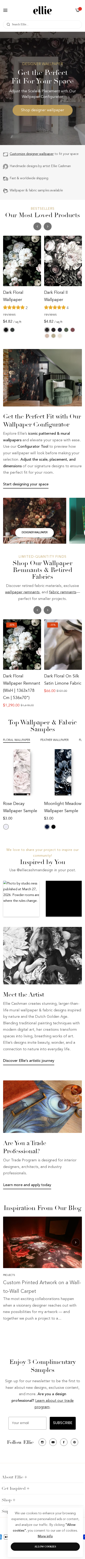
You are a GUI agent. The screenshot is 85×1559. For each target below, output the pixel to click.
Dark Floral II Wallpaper (56, 296)
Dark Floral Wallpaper (13, 296)
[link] (42, 377)
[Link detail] (34, 521)
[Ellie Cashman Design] (42, 10)
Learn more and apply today (27, 1185)
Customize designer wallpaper (32, 154)
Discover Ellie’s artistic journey (28, 1061)
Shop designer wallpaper (42, 110)
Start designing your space (25, 484)
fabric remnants (62, 592)
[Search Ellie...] (7, 24)
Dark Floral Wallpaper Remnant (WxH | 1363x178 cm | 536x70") (21, 687)
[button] (48, 226)
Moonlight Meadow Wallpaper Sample (62, 807)
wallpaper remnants (22, 592)
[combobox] (42, 24)
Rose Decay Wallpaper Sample (20, 807)
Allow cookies (45, 1546)
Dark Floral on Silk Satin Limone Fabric (62, 680)
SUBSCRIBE (62, 1423)
